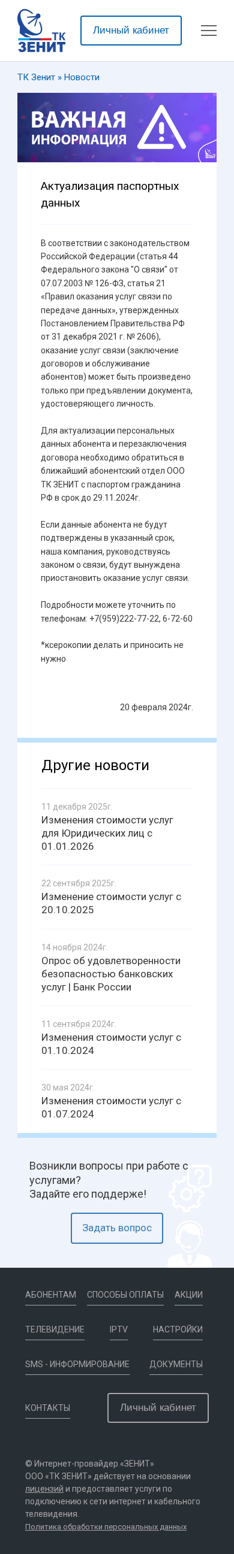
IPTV (119, 1329)
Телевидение (55, 1329)
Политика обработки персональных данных (106, 1526)
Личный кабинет (131, 30)
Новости (82, 77)
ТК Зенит (36, 77)
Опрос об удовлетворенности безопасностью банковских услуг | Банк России (111, 974)
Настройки (178, 1329)
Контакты (47, 1408)
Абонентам (50, 1294)
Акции (189, 1294)
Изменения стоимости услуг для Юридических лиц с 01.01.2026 (107, 833)
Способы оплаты (125, 1294)
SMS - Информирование (77, 1364)
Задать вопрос (117, 1228)
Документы (176, 1364)
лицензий (44, 1489)
